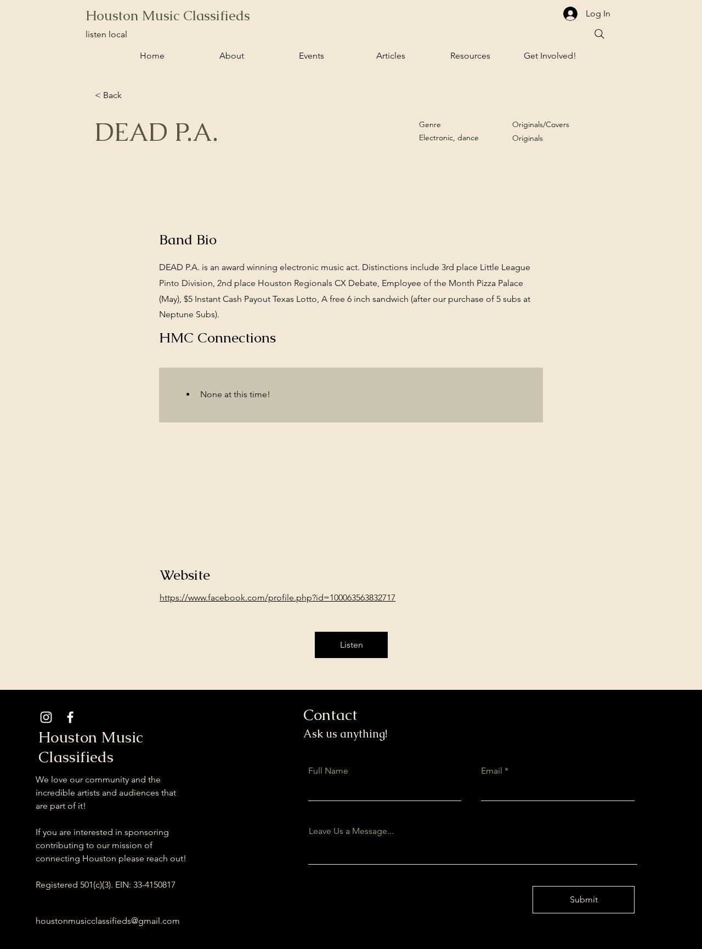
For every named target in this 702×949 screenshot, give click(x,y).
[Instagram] (46, 717)
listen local (106, 34)
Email (491, 771)
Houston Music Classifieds (168, 15)
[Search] (599, 33)
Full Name (328, 771)
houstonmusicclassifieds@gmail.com (108, 921)
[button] (311, 56)
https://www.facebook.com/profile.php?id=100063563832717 (277, 597)
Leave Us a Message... (351, 831)
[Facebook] (70, 717)
